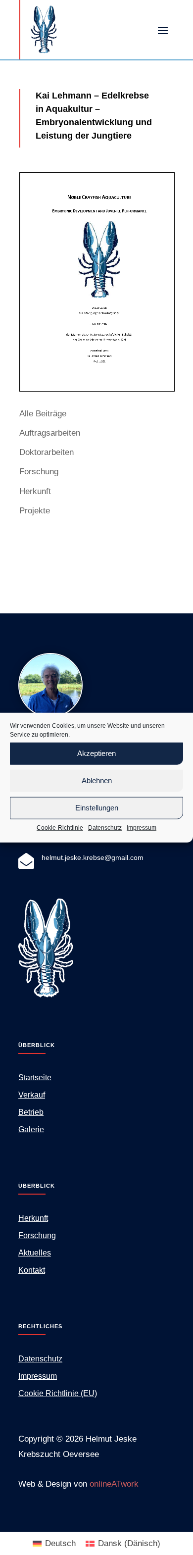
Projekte (34, 510)
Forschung (38, 471)
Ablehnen (97, 780)
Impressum (141, 827)
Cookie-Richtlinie (60, 827)
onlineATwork (114, 1484)
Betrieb (31, 1112)
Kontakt (31, 1270)
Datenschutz (105, 827)
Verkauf (31, 1095)
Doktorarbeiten (46, 452)
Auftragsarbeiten (49, 433)
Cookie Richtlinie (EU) (57, 1393)
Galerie (31, 1129)
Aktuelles (34, 1253)
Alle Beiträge (42, 413)
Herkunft (35, 491)
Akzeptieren (96, 753)
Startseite (34, 1077)
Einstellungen (96, 807)
